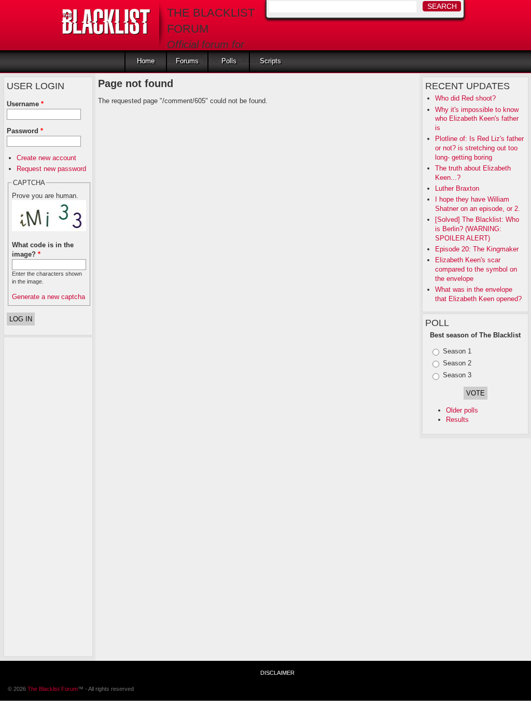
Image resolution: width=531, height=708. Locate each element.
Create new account (46, 158)
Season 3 (457, 375)
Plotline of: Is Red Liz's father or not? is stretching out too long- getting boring (479, 148)
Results (457, 419)
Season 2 (457, 363)
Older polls (462, 410)
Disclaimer (277, 673)
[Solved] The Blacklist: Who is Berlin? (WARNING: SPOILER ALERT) (477, 229)
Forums (187, 61)
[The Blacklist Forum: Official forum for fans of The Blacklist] (106, 18)
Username (25, 104)
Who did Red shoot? (465, 98)
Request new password (51, 169)
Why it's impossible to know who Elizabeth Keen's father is (477, 119)
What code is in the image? (43, 249)
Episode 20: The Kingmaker (477, 249)
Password (25, 131)
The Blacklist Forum (52, 689)
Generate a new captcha (48, 297)
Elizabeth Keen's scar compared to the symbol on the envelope (476, 269)
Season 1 (457, 351)
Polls (228, 61)
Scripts (270, 61)
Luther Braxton (457, 188)
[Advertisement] (48, 495)
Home (146, 61)
